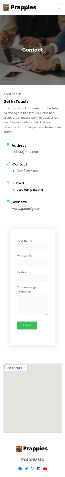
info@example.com (28, 189)
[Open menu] (59, 7)
